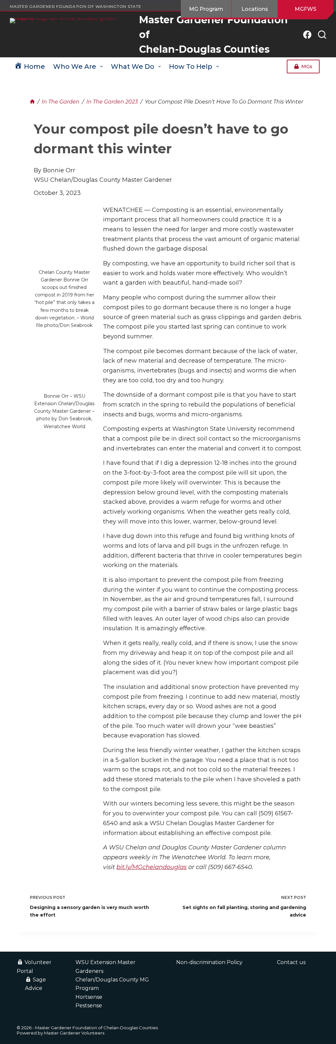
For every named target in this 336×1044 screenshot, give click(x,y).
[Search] (322, 34)
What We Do (132, 66)
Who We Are (74, 66)
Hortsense (88, 997)
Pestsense (88, 1005)
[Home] (32, 101)
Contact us (291, 962)
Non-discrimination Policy (209, 962)
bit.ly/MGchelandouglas (151, 867)
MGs (306, 66)
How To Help (190, 66)
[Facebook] (307, 34)
